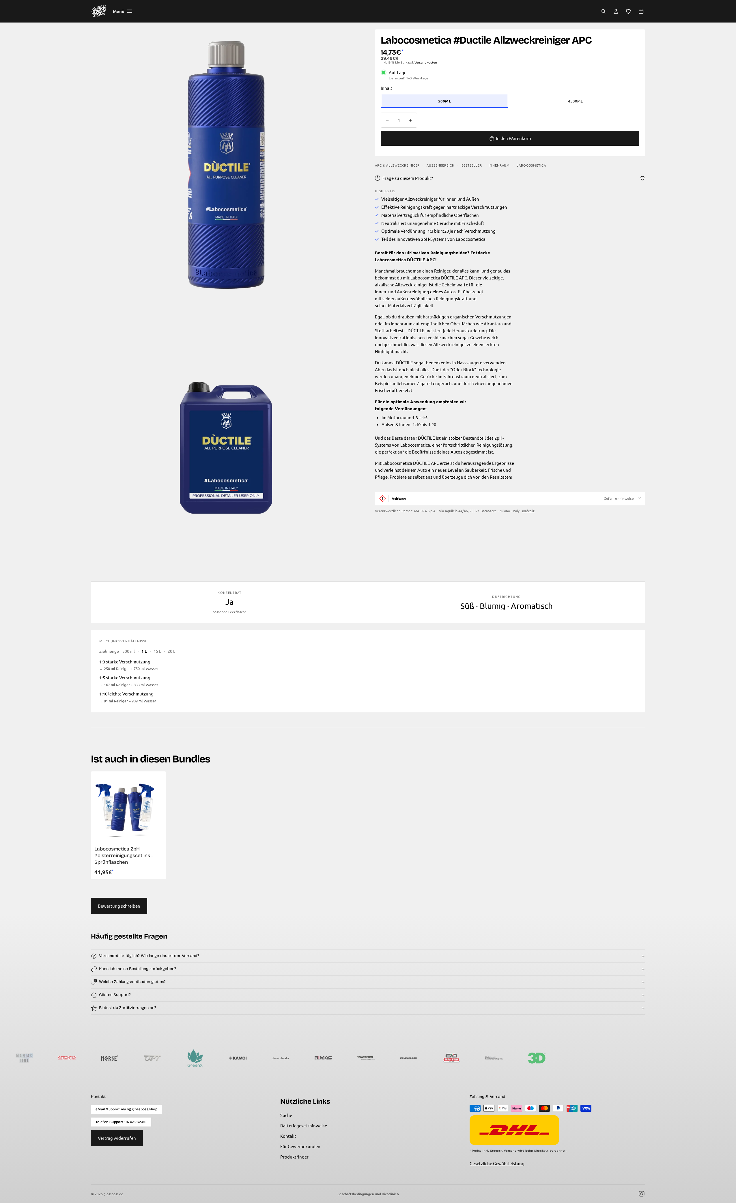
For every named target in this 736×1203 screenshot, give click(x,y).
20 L (171, 651)
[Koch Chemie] (437, 1058)
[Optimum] (95, 1058)
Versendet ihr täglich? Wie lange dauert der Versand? (149, 955)
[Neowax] (565, 1058)
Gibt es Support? (115, 994)
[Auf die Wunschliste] (642, 178)
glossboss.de (113, 1193)
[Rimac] (266, 1058)
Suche (286, 1115)
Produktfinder (294, 1156)
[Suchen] (603, 11)
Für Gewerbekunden (300, 1146)
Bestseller (472, 165)
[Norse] (52, 1058)
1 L (144, 651)
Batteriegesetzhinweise (303, 1125)
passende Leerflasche (230, 611)
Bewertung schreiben (119, 906)
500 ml (128, 651)
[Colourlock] (351, 1058)
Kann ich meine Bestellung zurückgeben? (137, 968)
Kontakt (288, 1136)
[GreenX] (138, 1058)
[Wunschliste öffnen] (628, 11)
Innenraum (499, 165)
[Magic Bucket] (693, 1058)
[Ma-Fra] (394, 1058)
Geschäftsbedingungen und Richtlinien (368, 1193)
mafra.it (528, 510)
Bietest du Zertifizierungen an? (127, 1007)
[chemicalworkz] (223, 1058)
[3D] (479, 1058)
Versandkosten (425, 62)
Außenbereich (440, 165)
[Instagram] (641, 1193)
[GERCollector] (607, 1058)
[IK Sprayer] (522, 1058)
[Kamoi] (180, 1058)
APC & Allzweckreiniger (397, 165)
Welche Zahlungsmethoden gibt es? (132, 981)
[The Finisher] (308, 1058)
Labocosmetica (531, 165)
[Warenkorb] (641, 11)
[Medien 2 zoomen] (226, 436)
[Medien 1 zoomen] (226, 164)
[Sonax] (650, 1058)
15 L (157, 651)
